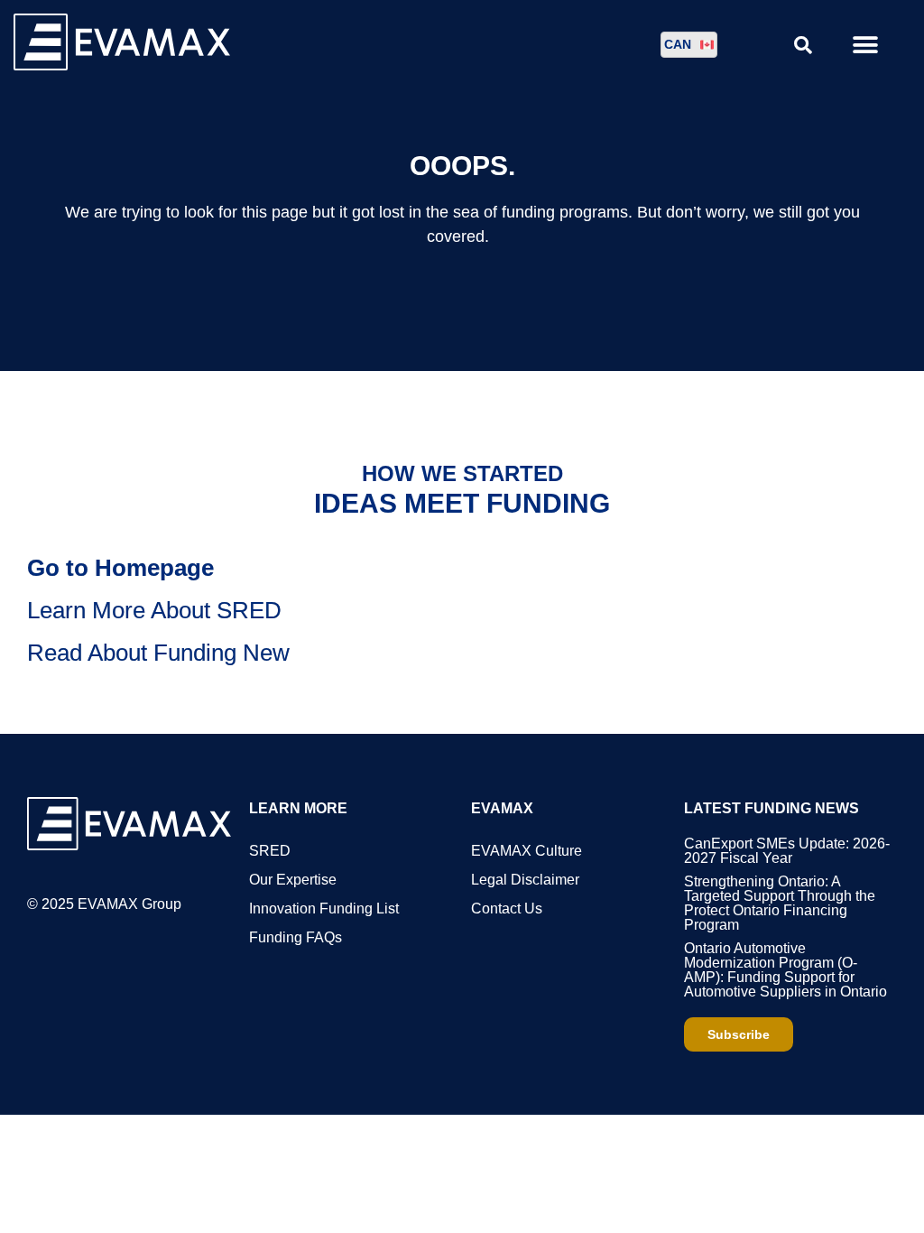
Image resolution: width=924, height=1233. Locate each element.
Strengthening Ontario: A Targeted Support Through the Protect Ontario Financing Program (779, 903)
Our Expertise (293, 879)
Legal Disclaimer (525, 879)
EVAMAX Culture (526, 850)
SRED (270, 850)
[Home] (122, 65)
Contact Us (506, 908)
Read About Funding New (158, 652)
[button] (865, 44)
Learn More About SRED (154, 610)
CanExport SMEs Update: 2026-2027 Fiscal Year (787, 851)
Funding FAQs (295, 937)
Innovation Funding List (324, 908)
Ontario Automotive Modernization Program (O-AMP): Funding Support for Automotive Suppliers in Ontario (785, 970)
